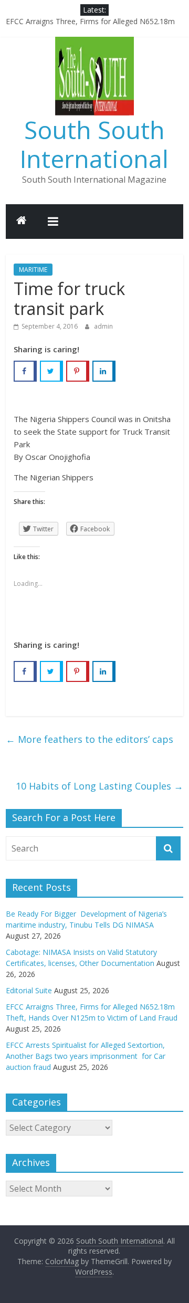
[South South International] (21, 221)
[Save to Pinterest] (77, 371)
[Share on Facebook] (25, 371)
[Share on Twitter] (51, 371)
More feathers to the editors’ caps (89, 739)
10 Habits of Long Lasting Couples (99, 786)
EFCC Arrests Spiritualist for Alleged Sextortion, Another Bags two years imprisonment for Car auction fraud (85, 1056)
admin (103, 326)
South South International (94, 144)
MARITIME (33, 269)
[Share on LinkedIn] (104, 371)
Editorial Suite (29, 990)
